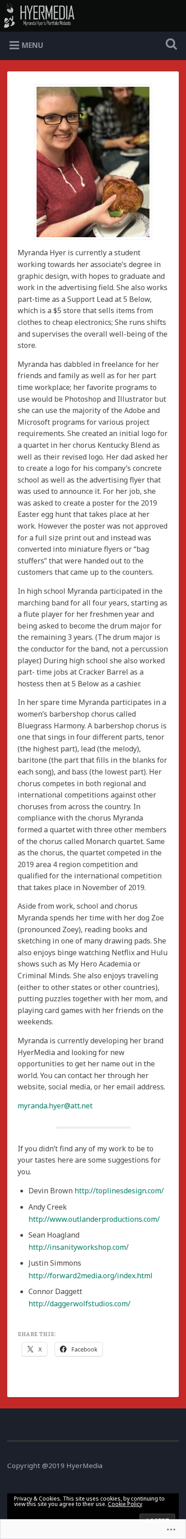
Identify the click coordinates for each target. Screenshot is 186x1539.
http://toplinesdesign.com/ (119, 1191)
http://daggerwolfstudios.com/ (79, 1304)
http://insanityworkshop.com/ (78, 1247)
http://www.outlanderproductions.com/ (94, 1219)
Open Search (169, 45)
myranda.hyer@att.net (55, 1106)
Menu (32, 45)
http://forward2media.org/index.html (90, 1276)
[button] (93, 162)
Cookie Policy (125, 1504)
